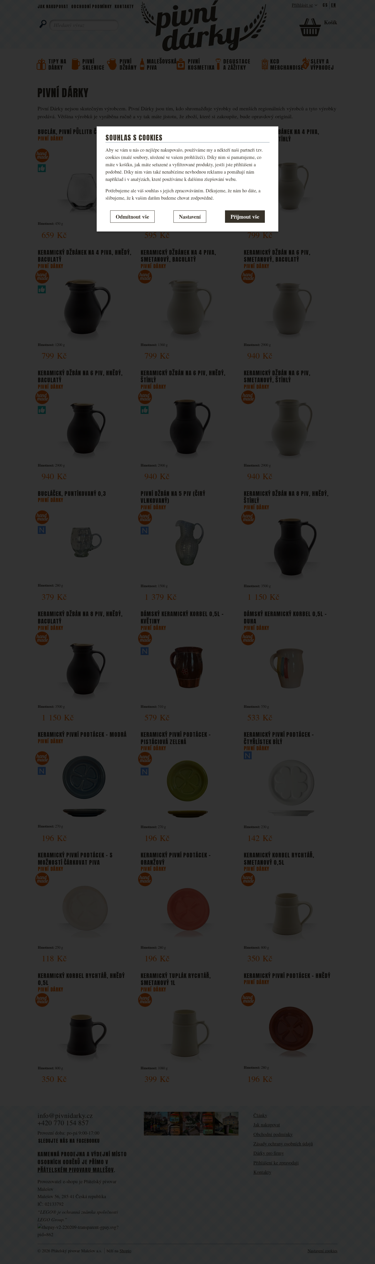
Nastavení (190, 216)
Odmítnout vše (132, 216)
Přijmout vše (245, 216)
